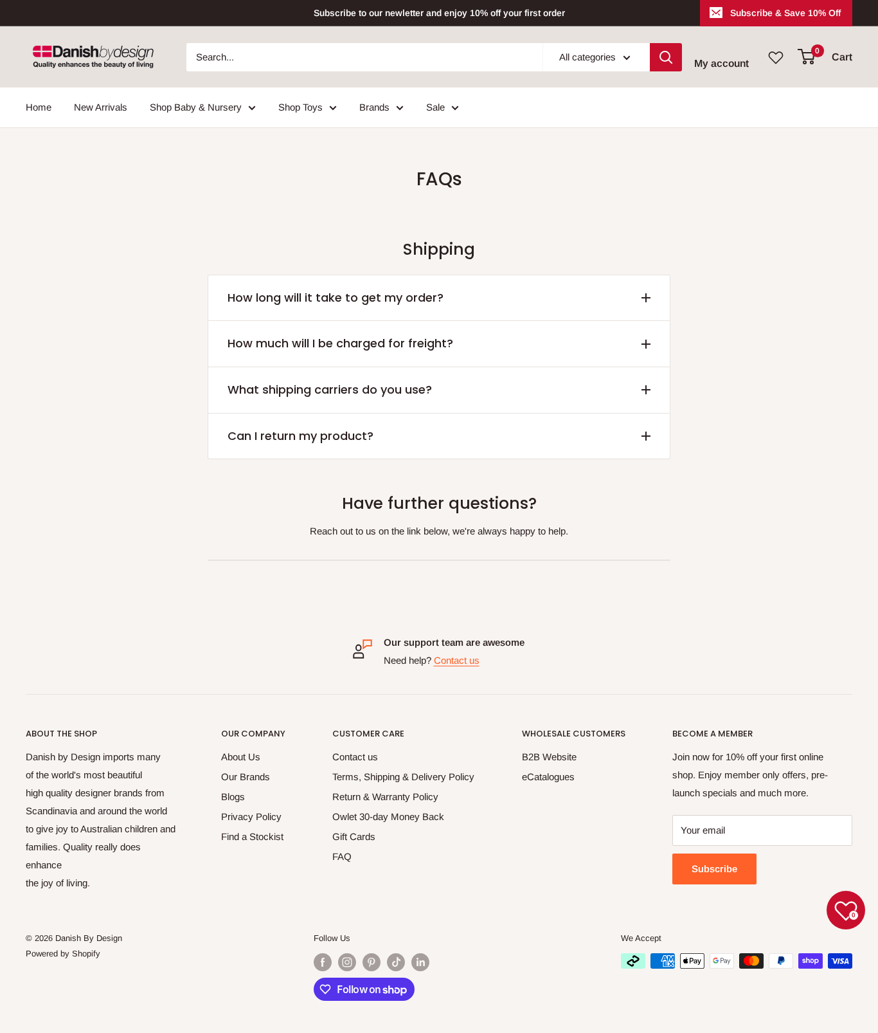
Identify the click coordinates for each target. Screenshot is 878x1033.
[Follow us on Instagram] (347, 962)
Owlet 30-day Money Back (388, 816)
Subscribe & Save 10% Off (785, 13)
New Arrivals (100, 107)
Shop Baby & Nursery (196, 107)
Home (38, 107)
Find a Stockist (252, 836)
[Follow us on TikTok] (396, 962)
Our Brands (245, 776)
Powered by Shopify (63, 953)
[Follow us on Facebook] (323, 962)
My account (721, 63)
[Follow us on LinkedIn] (420, 962)
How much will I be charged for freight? (340, 343)
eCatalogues (548, 776)
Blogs (233, 796)
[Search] (666, 57)
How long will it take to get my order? (335, 297)
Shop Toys (300, 107)
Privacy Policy (251, 816)
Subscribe (714, 868)
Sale (435, 107)
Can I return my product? (300, 436)
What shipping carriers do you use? (330, 389)
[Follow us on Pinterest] (372, 962)
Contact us (456, 660)
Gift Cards (353, 836)
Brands (374, 107)
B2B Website (549, 756)
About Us (240, 756)
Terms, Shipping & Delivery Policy (403, 776)
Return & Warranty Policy (385, 796)
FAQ (342, 856)
